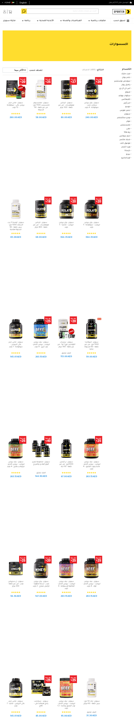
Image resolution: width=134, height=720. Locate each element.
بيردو (128, 154)
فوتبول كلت (125, 143)
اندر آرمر (127, 103)
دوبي (128, 129)
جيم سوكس (124, 136)
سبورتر (127, 114)
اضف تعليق (66, 353)
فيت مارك (125, 74)
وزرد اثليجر (125, 147)
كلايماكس (125, 99)
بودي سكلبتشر (123, 118)
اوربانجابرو (125, 158)
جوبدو (127, 107)
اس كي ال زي (124, 88)
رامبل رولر (126, 85)
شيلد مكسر (125, 140)
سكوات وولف (124, 96)
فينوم (127, 92)
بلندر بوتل (126, 78)
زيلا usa (127, 132)
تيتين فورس (125, 110)
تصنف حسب (35, 70)
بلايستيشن (125, 125)
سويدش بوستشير (122, 81)
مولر (128, 121)
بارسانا (127, 151)
